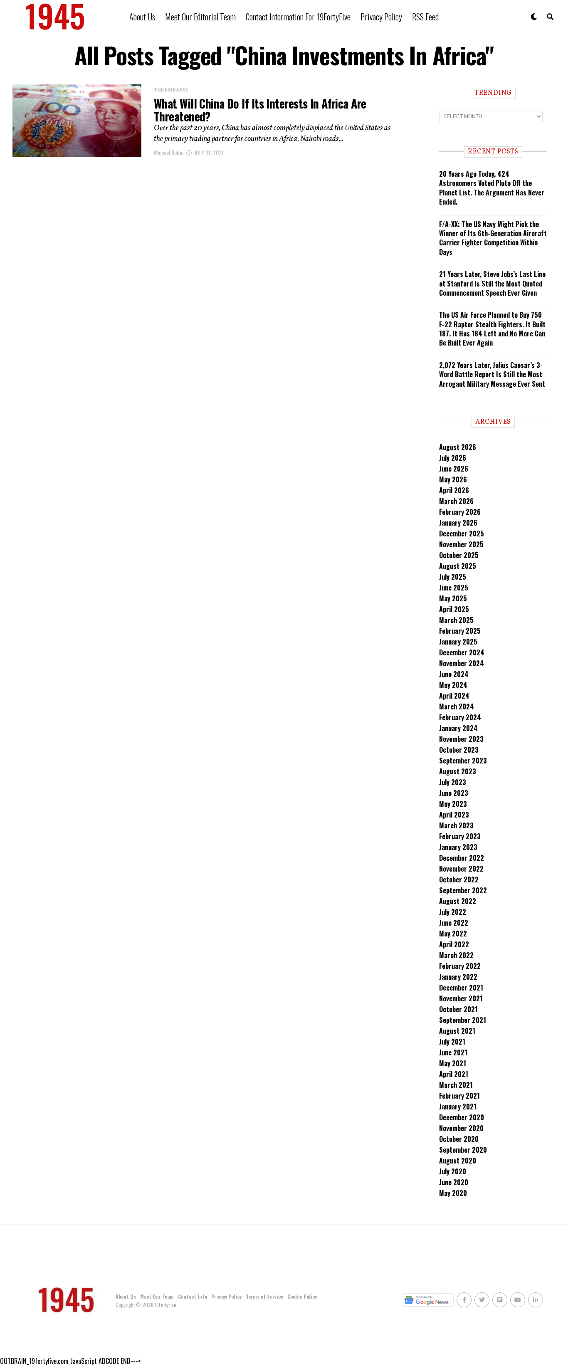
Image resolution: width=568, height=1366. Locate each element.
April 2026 (454, 490)
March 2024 (456, 706)
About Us (142, 16)
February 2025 (460, 631)
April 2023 (454, 815)
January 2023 (458, 847)
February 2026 (460, 512)
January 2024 (458, 728)
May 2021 (452, 1063)
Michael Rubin (168, 152)
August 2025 (457, 566)
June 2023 (453, 793)
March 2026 (456, 501)
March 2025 (456, 620)
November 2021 (461, 998)
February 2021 (459, 1096)
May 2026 (453, 479)
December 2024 (461, 652)
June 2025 (453, 588)
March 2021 (456, 1085)
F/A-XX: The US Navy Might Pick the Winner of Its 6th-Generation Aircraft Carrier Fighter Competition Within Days (493, 238)
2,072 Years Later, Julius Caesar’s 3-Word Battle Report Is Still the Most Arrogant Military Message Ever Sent (492, 374)
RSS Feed (425, 16)
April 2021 (453, 1074)
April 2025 (454, 609)
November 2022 (461, 869)
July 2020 (452, 1171)
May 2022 (453, 934)
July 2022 (452, 912)
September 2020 (463, 1150)
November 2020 (461, 1128)
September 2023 (463, 761)
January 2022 (458, 977)
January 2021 (458, 1107)
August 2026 (457, 447)
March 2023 (456, 825)
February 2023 (460, 836)
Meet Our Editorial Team (200, 16)
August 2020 (457, 1161)
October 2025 (459, 555)
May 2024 (453, 685)
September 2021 (462, 1020)
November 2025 (461, 544)
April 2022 (454, 944)
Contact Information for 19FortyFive (298, 16)
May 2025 (453, 598)
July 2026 (452, 458)
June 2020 (453, 1182)
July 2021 (452, 1042)
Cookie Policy (302, 1296)
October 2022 (459, 879)
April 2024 (454, 696)
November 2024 (461, 663)
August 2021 (457, 1031)
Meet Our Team (157, 1296)
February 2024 (460, 717)
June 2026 (453, 469)
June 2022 (453, 923)
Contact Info (192, 1296)
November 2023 (461, 739)
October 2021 (458, 1009)
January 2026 (458, 523)
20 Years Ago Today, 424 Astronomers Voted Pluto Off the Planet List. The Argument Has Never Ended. (491, 188)
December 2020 (461, 1117)
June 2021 (453, 1052)
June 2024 (454, 674)
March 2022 (456, 955)
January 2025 (458, 642)
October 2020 (459, 1139)
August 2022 (457, 901)
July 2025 (452, 577)
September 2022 (463, 890)
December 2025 (461, 533)
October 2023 (459, 750)
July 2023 (452, 782)
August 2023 (457, 771)
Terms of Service (264, 1296)
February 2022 (460, 966)
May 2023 (453, 804)
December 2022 (461, 858)
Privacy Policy (381, 16)
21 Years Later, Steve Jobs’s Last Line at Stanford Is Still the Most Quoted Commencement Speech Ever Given (492, 283)
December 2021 (461, 988)
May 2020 (453, 1193)
